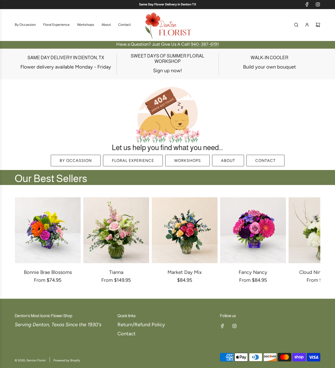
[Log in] (307, 24)
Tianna (116, 272)
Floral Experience (133, 160)
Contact (265, 160)
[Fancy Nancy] (253, 230)
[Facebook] (307, 4)
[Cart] (317, 24)
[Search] (296, 24)
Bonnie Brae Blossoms (48, 272)
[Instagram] (317, 4)
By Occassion (76, 160)
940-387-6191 (205, 44)
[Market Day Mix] (185, 230)
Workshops (187, 160)
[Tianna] (116, 230)
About (228, 160)
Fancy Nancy (253, 272)
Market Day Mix (185, 272)
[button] (20, 240)
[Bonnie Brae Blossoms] (48, 230)
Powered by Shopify (66, 360)
